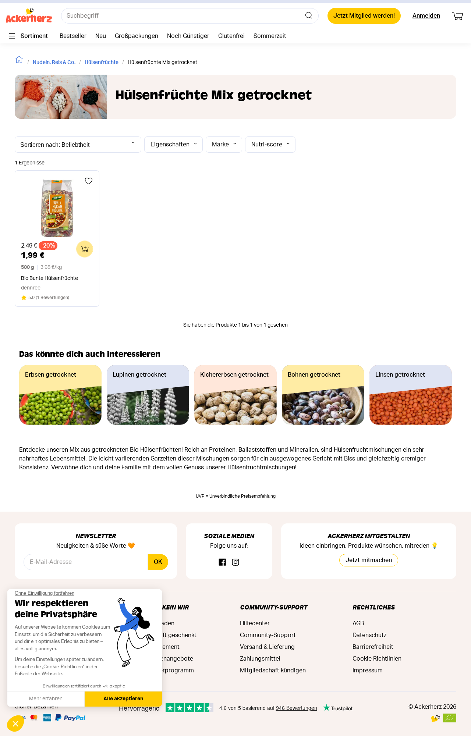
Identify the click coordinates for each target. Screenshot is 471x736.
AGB (358, 623)
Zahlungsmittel (260, 659)
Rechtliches (374, 607)
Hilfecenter (255, 623)
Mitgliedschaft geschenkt (161, 635)
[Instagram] (235, 562)
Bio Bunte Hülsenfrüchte (49, 278)
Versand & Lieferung (267, 647)
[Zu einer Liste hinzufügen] (88, 181)
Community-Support (273, 607)
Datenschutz (369, 635)
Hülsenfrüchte (101, 62)
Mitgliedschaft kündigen (273, 670)
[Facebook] (222, 562)
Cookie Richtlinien (377, 659)
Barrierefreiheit (373, 647)
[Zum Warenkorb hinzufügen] (85, 249)
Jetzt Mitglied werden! (364, 16)
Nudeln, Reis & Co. (54, 62)
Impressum (368, 670)
